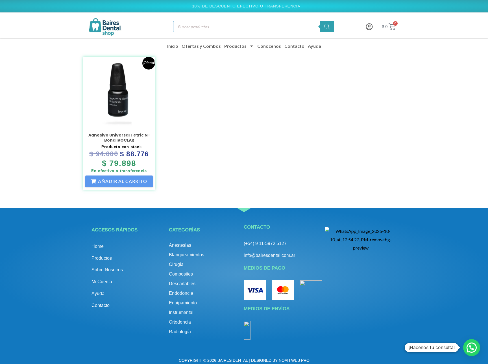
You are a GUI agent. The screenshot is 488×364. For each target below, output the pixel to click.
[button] (471, 347)
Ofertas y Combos (201, 46)
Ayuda (314, 46)
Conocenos (269, 46)
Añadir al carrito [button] (122, 181)
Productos (235, 46)
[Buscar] (327, 26)
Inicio (172, 46)
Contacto (294, 46)
